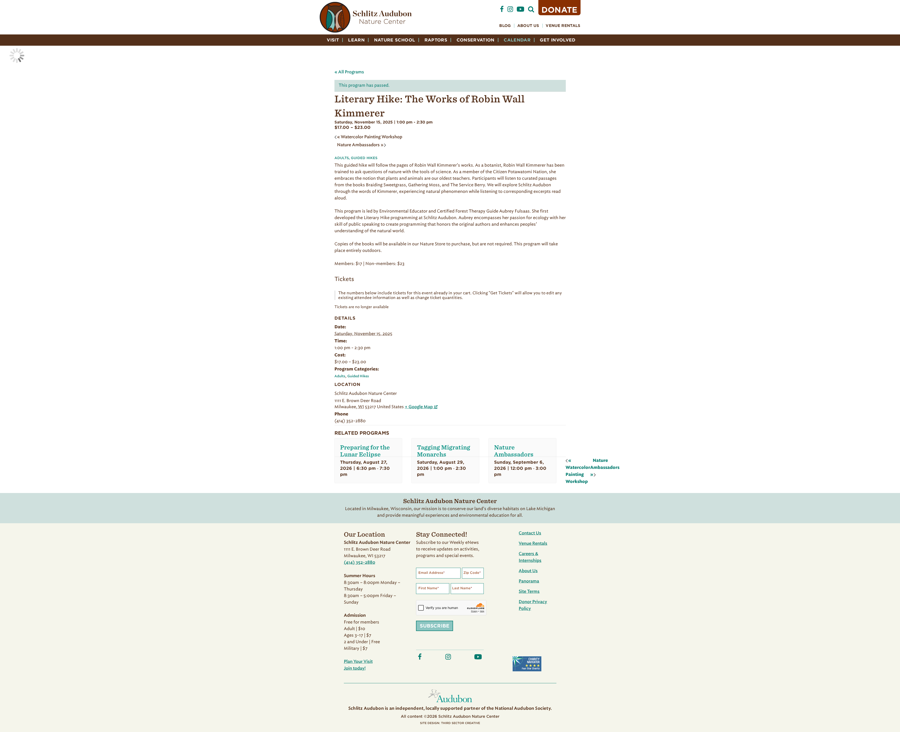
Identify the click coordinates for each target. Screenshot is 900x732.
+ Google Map (419, 407)
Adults (341, 158)
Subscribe (434, 626)
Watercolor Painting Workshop (369, 137)
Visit (333, 39)
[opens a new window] (502, 11)
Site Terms (529, 592)
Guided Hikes (364, 158)
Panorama (529, 581)
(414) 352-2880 (359, 562)
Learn (356, 39)
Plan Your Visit (358, 662)
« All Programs (349, 72)
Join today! (355, 668)
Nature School (394, 39)
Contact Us (530, 533)
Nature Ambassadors (360, 145)
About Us (528, 25)
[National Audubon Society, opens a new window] (450, 703)
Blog (505, 25)
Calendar (517, 39)
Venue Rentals (563, 25)
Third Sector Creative (460, 723)
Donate (559, 10)
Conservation (476, 39)
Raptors (435, 39)
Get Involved (557, 39)
